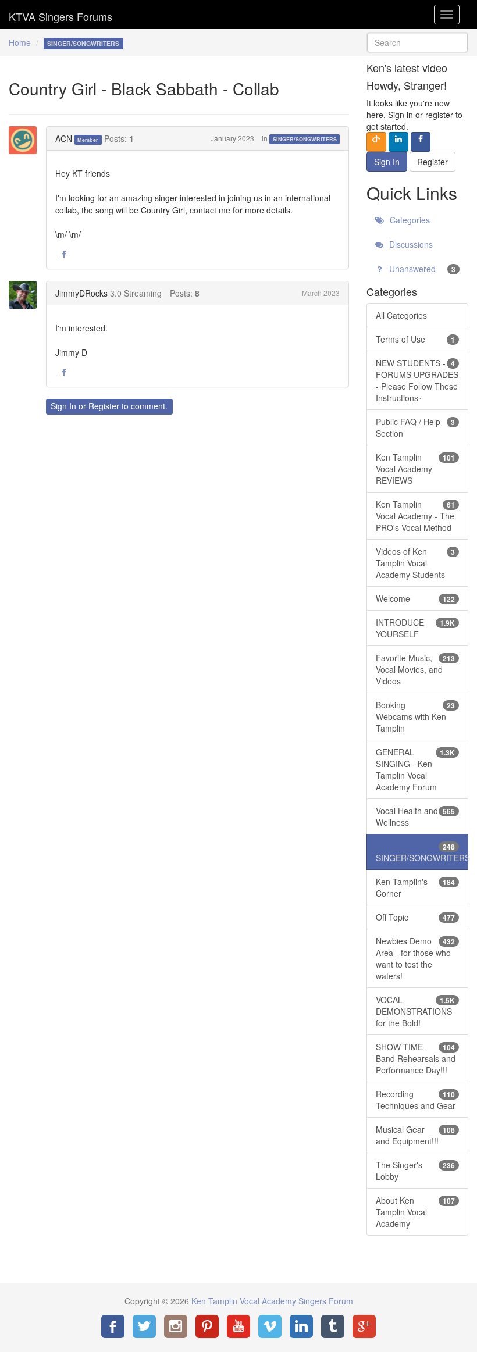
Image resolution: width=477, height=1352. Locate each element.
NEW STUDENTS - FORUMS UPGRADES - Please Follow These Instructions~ (417, 380)
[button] (64, 254)
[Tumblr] (332, 1326)
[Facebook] (112, 1326)
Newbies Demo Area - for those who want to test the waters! (415, 958)
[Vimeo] (270, 1326)
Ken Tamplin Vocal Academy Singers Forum (60, 14)
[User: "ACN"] (26, 140)
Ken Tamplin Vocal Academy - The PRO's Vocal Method (415, 515)
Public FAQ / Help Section (415, 427)
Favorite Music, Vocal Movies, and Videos (415, 669)
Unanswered (421, 268)
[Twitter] (144, 1326)
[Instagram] (175, 1326)
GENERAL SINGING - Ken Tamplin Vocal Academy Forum (415, 769)
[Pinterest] (207, 1326)
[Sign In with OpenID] (376, 142)
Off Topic (415, 917)
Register (103, 406)
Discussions (410, 244)
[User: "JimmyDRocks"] (26, 295)
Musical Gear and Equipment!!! (415, 1135)
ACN (63, 138)
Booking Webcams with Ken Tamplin (415, 716)
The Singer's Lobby (415, 1170)
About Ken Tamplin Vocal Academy (415, 1211)
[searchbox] (417, 42)
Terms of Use (415, 339)
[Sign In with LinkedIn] (398, 142)
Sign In (63, 406)
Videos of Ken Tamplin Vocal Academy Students (415, 562)
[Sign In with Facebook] (420, 142)
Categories (408, 220)
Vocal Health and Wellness (415, 816)
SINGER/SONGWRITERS (305, 139)
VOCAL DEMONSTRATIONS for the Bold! (415, 1011)
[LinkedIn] (301, 1326)
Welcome (415, 598)
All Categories (401, 315)
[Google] (364, 1326)
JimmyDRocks (81, 293)
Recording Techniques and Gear (415, 1099)
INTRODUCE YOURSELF (415, 628)
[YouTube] (238, 1326)
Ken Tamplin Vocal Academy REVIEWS (415, 468)
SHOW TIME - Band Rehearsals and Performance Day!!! (415, 1058)
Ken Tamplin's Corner (415, 887)
